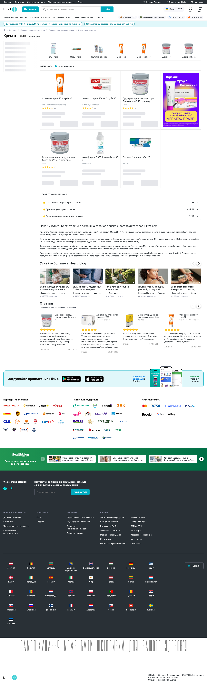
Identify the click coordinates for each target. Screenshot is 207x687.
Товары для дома (139, 522)
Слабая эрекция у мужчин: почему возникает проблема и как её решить (127, 459)
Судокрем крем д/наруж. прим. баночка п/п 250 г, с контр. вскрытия (139, 100)
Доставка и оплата (12, 517)
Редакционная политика (78, 522)
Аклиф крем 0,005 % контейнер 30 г (100, 158)
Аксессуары (136, 539)
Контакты (8, 522)
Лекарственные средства (33, 30)
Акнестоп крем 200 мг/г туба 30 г (100, 98)
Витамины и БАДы (109, 526)
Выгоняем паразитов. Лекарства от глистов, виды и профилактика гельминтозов (183, 288)
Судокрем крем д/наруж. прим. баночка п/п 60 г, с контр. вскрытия (58, 158)
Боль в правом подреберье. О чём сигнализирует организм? (87, 288)
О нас (39, 517)
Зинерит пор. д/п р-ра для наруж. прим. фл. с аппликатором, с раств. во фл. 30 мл (148, 316)
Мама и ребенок (138, 517)
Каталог (13, 30)
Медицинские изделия (110, 535)
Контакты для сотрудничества (10, 531)
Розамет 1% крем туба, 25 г (137, 157)
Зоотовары (136, 530)
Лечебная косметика (110, 530)
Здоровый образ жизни (141, 535)
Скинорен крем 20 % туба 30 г (58, 98)
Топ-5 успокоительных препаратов (117, 288)
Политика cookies (75, 533)
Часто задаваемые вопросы (16, 526)
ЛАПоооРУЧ (136, 526)
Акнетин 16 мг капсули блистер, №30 (107, 316)
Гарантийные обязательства (80, 517)
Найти (107, 9)
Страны (40, 522)
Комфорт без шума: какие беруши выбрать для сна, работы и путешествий (179, 459)
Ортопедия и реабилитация (112, 543)
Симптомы (136, 543)
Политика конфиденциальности (77, 527)
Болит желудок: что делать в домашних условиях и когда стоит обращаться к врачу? (54, 288)
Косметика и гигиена (110, 522)
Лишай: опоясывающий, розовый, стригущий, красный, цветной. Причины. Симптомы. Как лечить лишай (152, 288)
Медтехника (105, 539)
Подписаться (80, 492)
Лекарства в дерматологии (61, 30)
